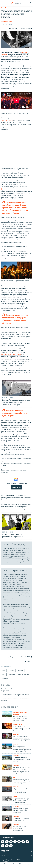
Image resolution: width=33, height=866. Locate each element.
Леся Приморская (6, 21)
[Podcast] (6, 845)
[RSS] (2, 845)
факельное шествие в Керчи (11, 354)
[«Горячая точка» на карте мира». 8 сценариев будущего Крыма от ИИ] (7, 798)
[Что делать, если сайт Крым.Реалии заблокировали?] (7, 826)
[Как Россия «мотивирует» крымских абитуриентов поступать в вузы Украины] (7, 736)
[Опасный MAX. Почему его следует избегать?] (7, 818)
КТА (13, 863)
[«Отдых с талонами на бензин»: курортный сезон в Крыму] (7, 757)
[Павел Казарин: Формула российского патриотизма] (16, 522)
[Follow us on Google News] (19, 841)
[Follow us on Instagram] (15, 841)
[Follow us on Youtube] (11, 841)
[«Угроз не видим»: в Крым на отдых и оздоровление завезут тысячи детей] (7, 789)
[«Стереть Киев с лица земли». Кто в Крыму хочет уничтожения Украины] (7, 726)
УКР (20, 863)
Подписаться (16, 487)
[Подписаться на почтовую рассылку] (11, 845)
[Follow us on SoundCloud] (27, 841)
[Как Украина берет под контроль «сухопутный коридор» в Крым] (7, 714)
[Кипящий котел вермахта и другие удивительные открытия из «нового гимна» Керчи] (16, 388)
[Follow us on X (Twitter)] (6, 841)
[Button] (13, 28)
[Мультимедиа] (5, 864)
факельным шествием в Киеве (12, 189)
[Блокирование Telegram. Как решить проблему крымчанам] (7, 808)
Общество (16, 734)
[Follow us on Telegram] (23, 841)
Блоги (3, 7)
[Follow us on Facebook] (2, 841)
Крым (15, 797)
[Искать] (27, 864)
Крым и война (17, 724)
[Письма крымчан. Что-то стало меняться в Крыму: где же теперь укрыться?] (7, 779)
